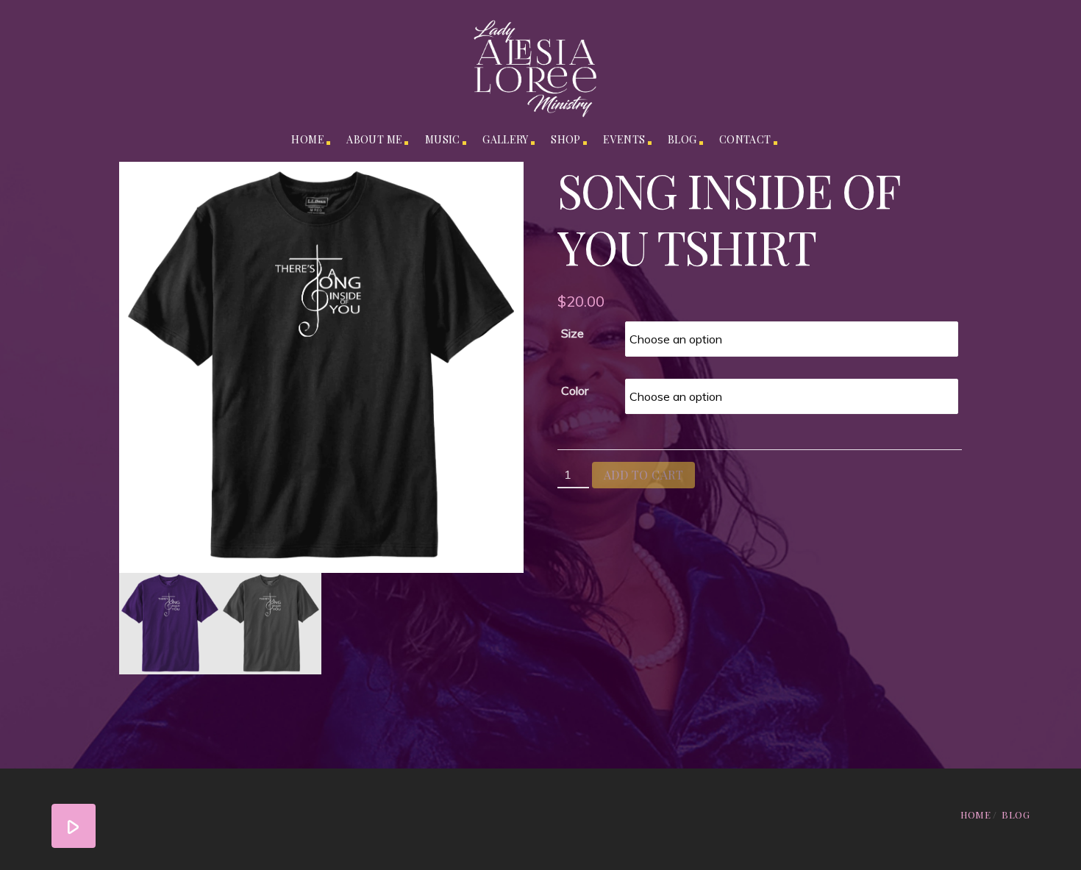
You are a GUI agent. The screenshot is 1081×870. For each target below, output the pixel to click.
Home (307, 139)
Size (572, 333)
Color (574, 390)
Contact (745, 139)
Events (624, 139)
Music (442, 139)
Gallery (505, 139)
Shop (566, 139)
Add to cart (643, 474)
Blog (682, 139)
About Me (374, 139)
